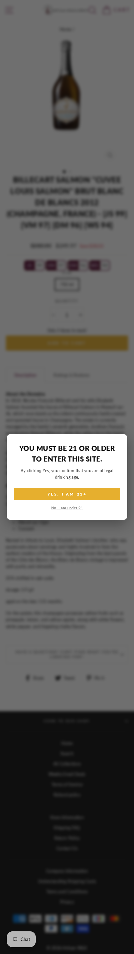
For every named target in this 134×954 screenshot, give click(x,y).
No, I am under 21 (67, 508)
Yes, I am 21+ (67, 494)
